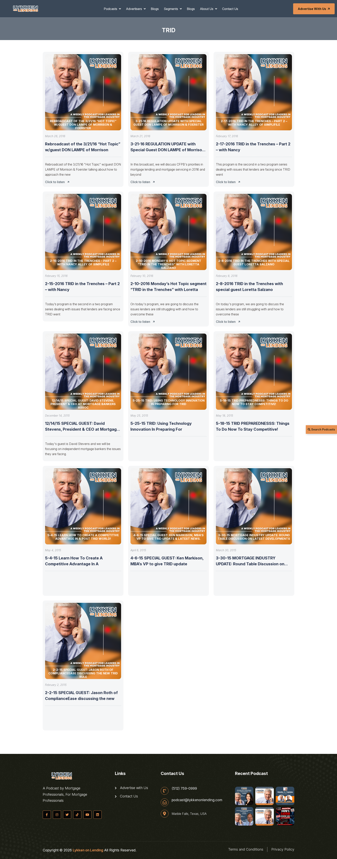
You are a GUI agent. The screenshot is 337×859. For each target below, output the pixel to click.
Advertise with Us (312, 9)
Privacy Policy (282, 849)
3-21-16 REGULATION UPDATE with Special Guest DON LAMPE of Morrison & (167, 150)
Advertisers (134, 9)
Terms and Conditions (245, 849)
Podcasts (111, 9)
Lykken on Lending (88, 850)
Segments (171, 9)
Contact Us (230, 9)
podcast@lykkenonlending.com (197, 800)
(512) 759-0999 (184, 788)
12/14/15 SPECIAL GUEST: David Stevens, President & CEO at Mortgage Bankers (82, 429)
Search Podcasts (322, 429)
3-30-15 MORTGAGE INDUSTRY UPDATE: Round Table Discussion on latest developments (250, 564)
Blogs (155, 9)
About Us (207, 9)
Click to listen (55, 182)
